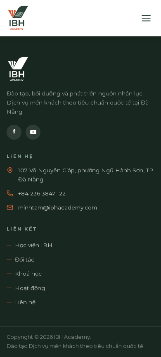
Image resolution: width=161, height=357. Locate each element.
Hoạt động (30, 288)
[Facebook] (14, 132)
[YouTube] (33, 132)
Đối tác (24, 259)
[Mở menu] (146, 18)
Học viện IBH (33, 245)
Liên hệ (25, 302)
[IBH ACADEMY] (18, 18)
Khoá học (28, 273)
